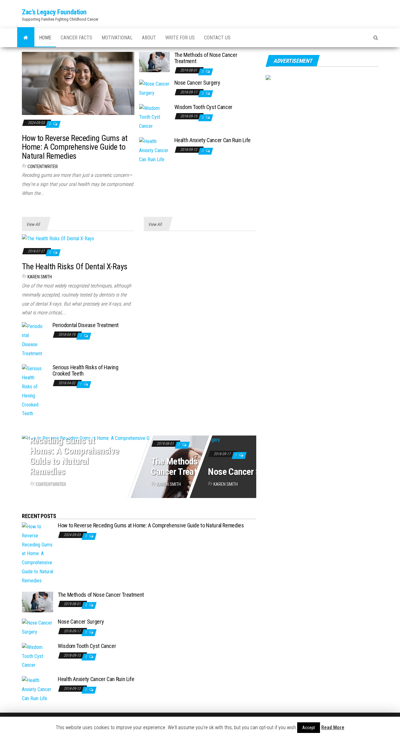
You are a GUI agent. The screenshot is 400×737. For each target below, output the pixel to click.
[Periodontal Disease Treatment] (32, 340)
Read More (332, 727)
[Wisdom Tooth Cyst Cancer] (154, 117)
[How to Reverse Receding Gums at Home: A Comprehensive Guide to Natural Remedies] (78, 83)
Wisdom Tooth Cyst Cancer (203, 107)
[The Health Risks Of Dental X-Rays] (58, 239)
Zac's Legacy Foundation (54, 12)
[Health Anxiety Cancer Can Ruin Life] (154, 150)
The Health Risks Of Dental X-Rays (75, 266)
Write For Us (180, 38)
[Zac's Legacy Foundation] (25, 37)
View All (33, 224)
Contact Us (217, 38)
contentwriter (43, 166)
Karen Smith (40, 276)
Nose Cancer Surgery (197, 82)
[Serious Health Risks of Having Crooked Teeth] (32, 391)
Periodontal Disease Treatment (85, 325)
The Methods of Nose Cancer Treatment (206, 58)
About (149, 38)
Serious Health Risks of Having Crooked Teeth (85, 370)
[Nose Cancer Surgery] (154, 88)
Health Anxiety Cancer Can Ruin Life (212, 140)
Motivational (117, 38)
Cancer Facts (76, 38)
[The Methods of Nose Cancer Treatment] (154, 62)
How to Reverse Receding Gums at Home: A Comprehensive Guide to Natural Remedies (75, 147)
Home (45, 38)
